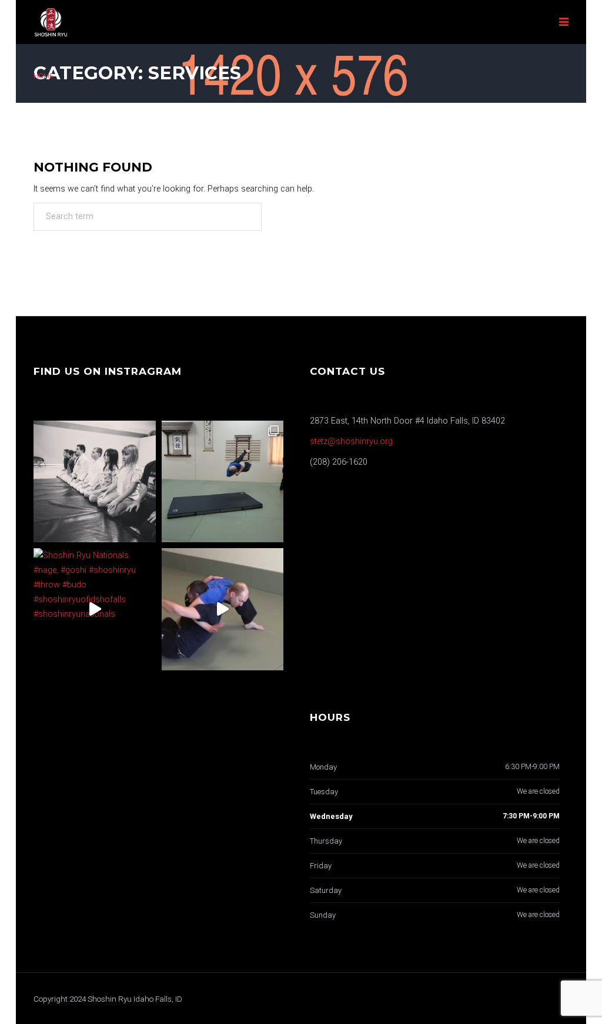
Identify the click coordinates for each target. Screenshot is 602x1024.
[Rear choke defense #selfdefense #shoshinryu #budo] (223, 609)
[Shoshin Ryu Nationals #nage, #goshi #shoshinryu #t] (95, 609)
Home (43, 76)
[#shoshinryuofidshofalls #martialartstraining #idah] (95, 482)
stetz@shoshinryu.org (351, 441)
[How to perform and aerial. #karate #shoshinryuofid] (223, 482)
